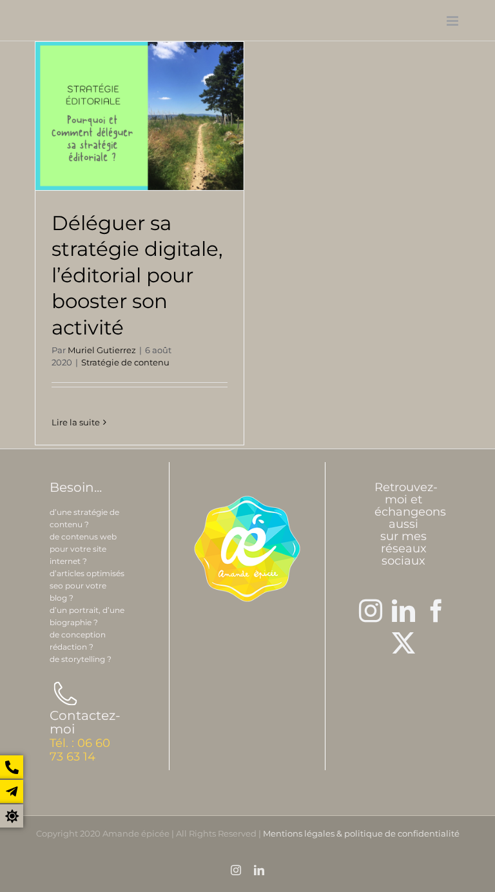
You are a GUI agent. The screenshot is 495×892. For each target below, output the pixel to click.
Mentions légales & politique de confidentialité (361, 833)
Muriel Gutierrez (102, 350)
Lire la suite (76, 422)
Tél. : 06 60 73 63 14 (80, 750)
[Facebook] (436, 611)
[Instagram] (370, 611)
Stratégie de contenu (125, 362)
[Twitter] (403, 643)
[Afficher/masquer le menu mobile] (453, 21)
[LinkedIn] (403, 611)
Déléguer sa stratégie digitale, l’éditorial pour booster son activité (137, 275)
